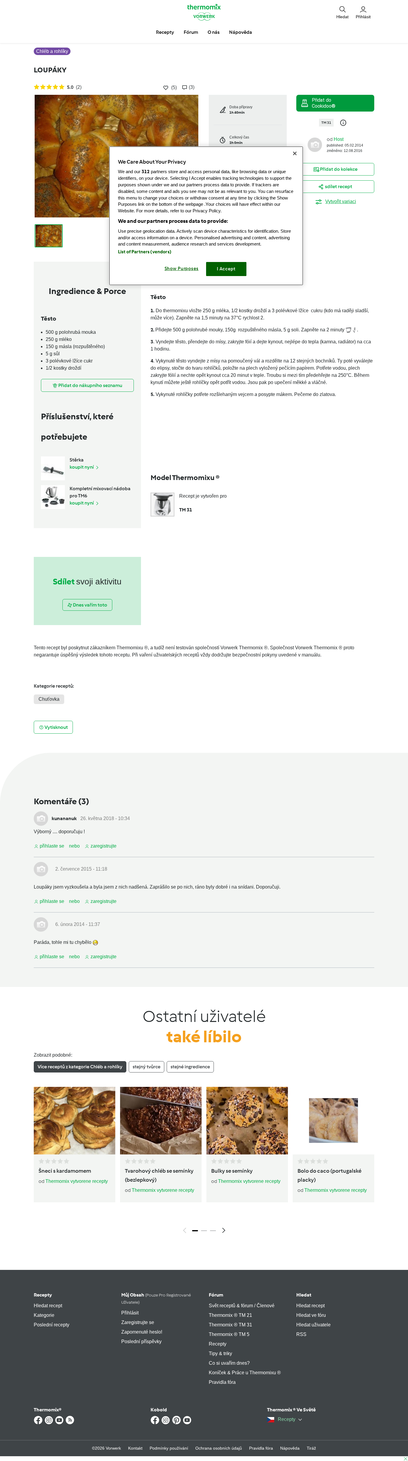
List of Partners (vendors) (144, 252)
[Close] (294, 153)
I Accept (226, 269)
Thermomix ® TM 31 (230, 1324)
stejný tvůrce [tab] (146, 1067)
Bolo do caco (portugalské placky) (329, 1175)
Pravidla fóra (222, 1382)
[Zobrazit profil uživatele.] (315, 144)
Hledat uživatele (313, 1324)
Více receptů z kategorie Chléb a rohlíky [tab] (80, 1067)
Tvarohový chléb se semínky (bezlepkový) (159, 1175)
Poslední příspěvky (141, 1341)
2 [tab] (204, 1230)
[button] (342, 12)
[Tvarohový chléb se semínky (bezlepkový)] (161, 1120)
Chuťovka (49, 699)
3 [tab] (213, 1230)
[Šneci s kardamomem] (74, 1120)
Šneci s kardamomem (65, 1171)
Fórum (216, 1295)
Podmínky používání (169, 1448)
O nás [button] (214, 32)
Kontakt (135, 1448)
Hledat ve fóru (311, 1315)
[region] (206, 215)
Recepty (43, 1295)
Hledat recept (48, 1305)
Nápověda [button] (240, 32)
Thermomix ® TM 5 (229, 1334)
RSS (301, 1334)
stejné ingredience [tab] (190, 1067)
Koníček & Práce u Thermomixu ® (245, 1372)
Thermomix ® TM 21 (230, 1315)
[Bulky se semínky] (247, 1120)
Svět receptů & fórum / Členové (241, 1305)
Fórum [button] (191, 32)
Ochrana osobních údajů (218, 1448)
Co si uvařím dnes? (229, 1363)
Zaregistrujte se (137, 1322)
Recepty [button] (165, 32)
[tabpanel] (204, 1161)
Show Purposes (182, 268)
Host (338, 139)
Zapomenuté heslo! (141, 1331)
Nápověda (290, 1448)
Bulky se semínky (232, 1171)
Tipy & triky (220, 1353)
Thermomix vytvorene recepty (76, 1181)
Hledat (303, 1295)
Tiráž (311, 1448)
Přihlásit (130, 1312)
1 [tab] (195, 1230)
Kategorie (44, 1315)
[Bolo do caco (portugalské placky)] (333, 1120)
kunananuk (64, 818)
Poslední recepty (51, 1324)
